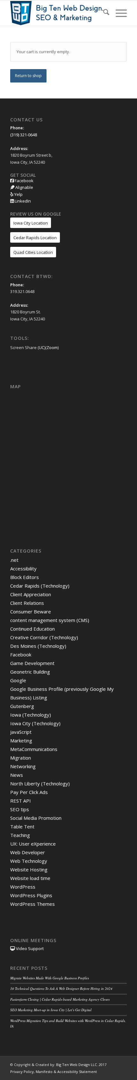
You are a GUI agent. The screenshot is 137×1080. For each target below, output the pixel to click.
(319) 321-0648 (23, 135)
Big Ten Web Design (73, 1064)
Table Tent (22, 826)
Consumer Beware (30, 611)
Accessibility (23, 568)
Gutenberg (22, 706)
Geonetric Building (30, 672)
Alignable (23, 187)
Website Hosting (28, 869)
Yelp (18, 194)
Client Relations (27, 603)
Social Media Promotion (35, 818)
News (16, 775)
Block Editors (24, 577)
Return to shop (28, 75)
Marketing (21, 740)
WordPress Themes (32, 904)
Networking (23, 766)
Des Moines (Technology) (38, 646)
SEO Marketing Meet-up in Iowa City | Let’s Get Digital (50, 1009)
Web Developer (27, 852)
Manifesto (44, 1071)
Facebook (23, 180)
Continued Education (32, 629)
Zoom (52, 347)
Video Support (29, 948)
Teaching (20, 835)
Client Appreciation (30, 594)
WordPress (22, 886)
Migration (20, 758)
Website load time (30, 878)
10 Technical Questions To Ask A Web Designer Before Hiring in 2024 (61, 988)
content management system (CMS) (49, 620)
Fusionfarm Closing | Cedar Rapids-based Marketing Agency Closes (60, 999)
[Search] (103, 13)
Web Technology (28, 861)
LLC (94, 1064)
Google (18, 680)
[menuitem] (103, 13)
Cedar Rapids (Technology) (39, 586)
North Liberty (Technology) (40, 783)
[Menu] (118, 13)
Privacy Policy (22, 1071)
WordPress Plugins (31, 895)
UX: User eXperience (33, 843)
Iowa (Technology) (30, 715)
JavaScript (21, 732)
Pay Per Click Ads (29, 792)
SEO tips (19, 809)
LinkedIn (22, 201)
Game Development (32, 663)
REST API (20, 800)
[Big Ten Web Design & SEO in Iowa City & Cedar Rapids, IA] (56, 13)
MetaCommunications (33, 749)
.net (14, 560)
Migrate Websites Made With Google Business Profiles (49, 978)
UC (41, 347)
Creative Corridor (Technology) (44, 637)
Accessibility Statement (77, 1071)
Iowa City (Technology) (35, 723)
